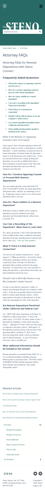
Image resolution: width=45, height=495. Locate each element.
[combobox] (20, 31)
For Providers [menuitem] (9, 459)
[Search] (40, 31)
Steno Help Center (9, 48)
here (21, 196)
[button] (40, 425)
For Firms (23, 48)
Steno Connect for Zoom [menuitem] (15, 444)
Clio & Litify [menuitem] (11, 449)
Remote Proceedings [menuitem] (13, 430)
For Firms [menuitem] (7, 425)
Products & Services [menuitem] (13, 434)
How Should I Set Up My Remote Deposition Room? (20, 418)
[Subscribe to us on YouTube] (35, 473)
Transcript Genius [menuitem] (12, 454)
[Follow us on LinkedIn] (40, 473)
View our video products (26, 240)
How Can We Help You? (17, 27)
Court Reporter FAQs (10, 406)
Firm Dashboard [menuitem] (12, 439)
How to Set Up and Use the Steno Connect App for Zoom (21, 400)
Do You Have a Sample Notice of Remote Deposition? (20, 394)
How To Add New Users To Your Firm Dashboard (19, 412)
